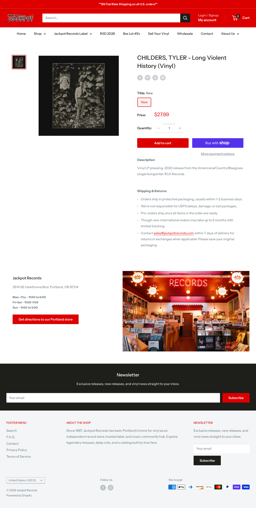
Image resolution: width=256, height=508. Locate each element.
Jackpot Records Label (71, 34)
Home (21, 34)
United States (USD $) (22, 480)
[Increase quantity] (180, 128)
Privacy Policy (16, 450)
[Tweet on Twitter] (155, 77)
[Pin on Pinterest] (147, 77)
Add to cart (162, 143)
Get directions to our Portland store (46, 319)
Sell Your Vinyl (158, 34)
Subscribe (236, 398)
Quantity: (144, 128)
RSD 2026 (107, 34)
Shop (38, 34)
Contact (207, 34)
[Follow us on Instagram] (110, 487)
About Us (228, 34)
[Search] (185, 18)
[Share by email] (163, 77)
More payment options (218, 154)
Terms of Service (18, 456)
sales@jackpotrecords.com (174, 233)
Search (11, 431)
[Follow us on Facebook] (103, 487)
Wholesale (185, 34)
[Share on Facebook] (140, 77)
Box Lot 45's (131, 34)
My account (207, 20)
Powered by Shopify (19, 495)
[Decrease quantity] (158, 128)
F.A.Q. (10, 437)
